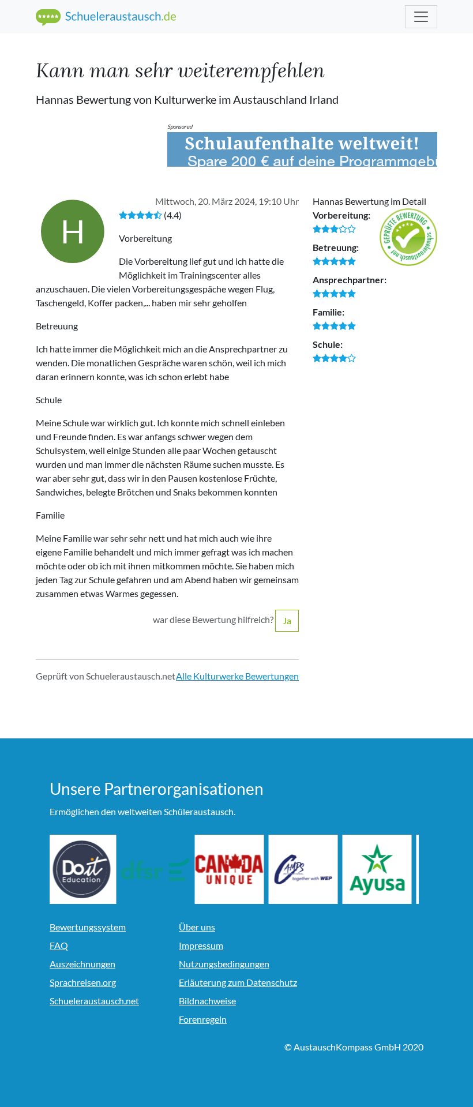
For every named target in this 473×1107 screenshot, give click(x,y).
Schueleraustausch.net (94, 1000)
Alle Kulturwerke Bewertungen (237, 675)
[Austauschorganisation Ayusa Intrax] (379, 869)
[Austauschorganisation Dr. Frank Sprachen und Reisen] (158, 869)
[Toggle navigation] (421, 16)
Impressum (201, 945)
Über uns (197, 926)
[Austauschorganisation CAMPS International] (305, 869)
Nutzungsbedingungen (224, 963)
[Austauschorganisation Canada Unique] (231, 869)
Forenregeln (203, 1019)
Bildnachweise (207, 1000)
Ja (287, 620)
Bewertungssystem (88, 926)
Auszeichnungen (82, 963)
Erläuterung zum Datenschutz (238, 982)
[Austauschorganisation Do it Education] (84, 869)
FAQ (59, 945)
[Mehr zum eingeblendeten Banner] (302, 149)
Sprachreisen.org (83, 982)
